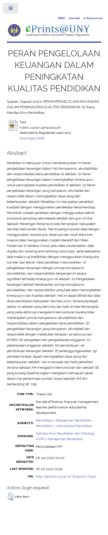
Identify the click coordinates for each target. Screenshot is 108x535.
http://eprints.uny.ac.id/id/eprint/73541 (66, 476)
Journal (74, 18)
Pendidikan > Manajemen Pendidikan (63, 420)
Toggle (11, 9)
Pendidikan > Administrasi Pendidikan (64, 426)
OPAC (61, 18)
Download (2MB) (32, 138)
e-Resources (93, 18)
